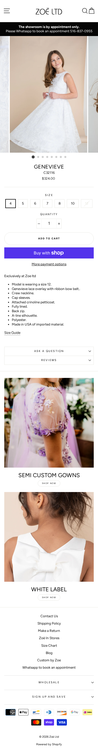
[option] (49, 29)
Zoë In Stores (49, 638)
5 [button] (52, 157)
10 (73, 203)
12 (86, 203)
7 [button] (61, 157)
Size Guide (12, 333)
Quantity (49, 214)
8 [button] (65, 157)
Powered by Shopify (49, 744)
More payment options (49, 264)
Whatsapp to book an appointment (49, 667)
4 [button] (47, 157)
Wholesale (49, 682)
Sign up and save (49, 696)
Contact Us (49, 616)
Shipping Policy (49, 623)
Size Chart (49, 645)
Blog (49, 653)
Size (49, 195)
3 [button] (43, 157)
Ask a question (49, 351)
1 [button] (33, 156)
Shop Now (49, 483)
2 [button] (38, 157)
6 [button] (56, 157)
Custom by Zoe (49, 660)
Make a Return (49, 631)
